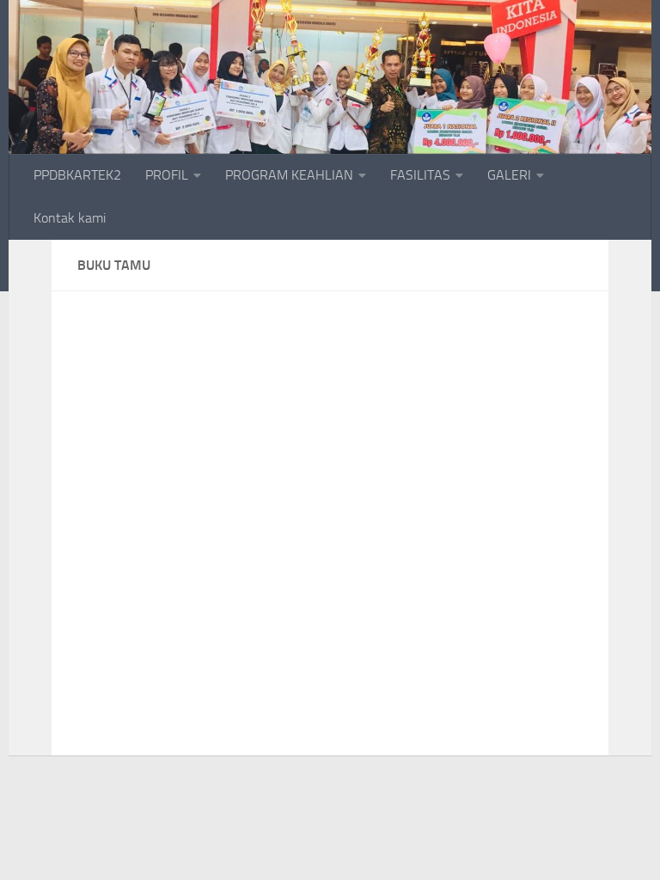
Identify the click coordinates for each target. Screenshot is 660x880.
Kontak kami (70, 218)
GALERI (509, 175)
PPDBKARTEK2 (77, 175)
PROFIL (166, 175)
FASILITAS (420, 175)
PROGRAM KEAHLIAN (289, 175)
